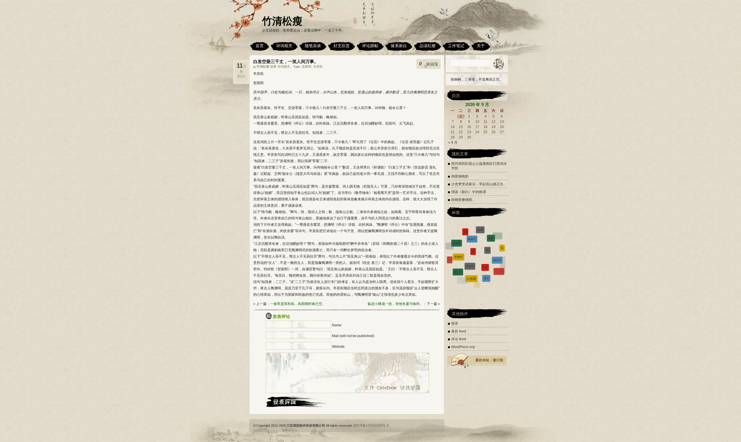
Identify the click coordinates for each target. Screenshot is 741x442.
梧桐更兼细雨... (463, 200)
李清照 (451, 268)
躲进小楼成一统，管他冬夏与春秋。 (395, 304)
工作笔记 (456, 45)
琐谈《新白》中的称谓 (468, 192)
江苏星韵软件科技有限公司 (306, 425)
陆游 (491, 230)
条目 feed (458, 331)
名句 (487, 282)
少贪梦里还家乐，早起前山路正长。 (479, 184)
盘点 (458, 259)
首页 (260, 45)
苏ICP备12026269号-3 (371, 425)
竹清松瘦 (282, 21)
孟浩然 (460, 279)
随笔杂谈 (313, 45)
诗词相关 (284, 45)
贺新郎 (306, 66)
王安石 (499, 261)
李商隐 (462, 274)
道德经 (458, 242)
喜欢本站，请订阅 (489, 360)
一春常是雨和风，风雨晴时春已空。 (298, 304)
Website (338, 347)
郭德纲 (457, 235)
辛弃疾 (318, 66)
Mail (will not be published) (353, 336)
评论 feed (458, 339)
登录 (454, 323)
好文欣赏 (341, 45)
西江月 (497, 246)
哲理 (474, 283)
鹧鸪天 (472, 228)
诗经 (485, 249)
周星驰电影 (460, 176)
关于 (481, 45)
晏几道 (499, 275)
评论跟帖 (370, 45)
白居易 (471, 263)
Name (337, 325)
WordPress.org (463, 347)
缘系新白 (399, 45)
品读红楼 (427, 45)
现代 (486, 263)
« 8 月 (453, 142)
